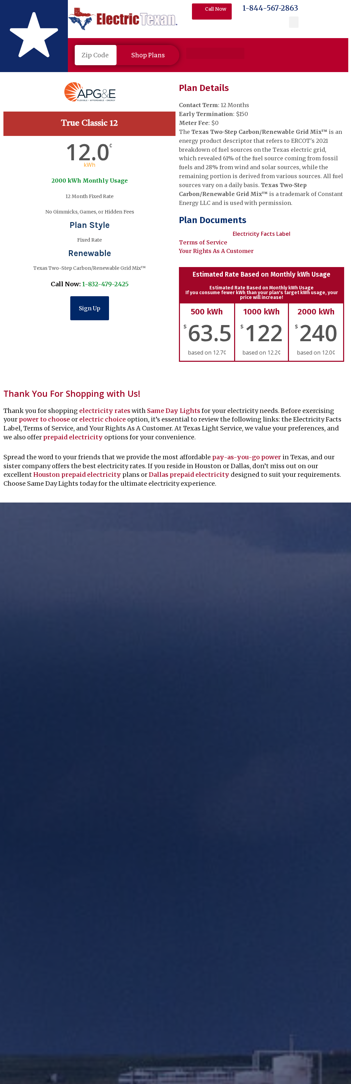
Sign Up (89, 308)
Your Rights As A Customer (216, 250)
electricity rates (104, 411)
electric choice (102, 419)
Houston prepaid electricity (77, 474)
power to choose (44, 419)
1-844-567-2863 (270, 8)
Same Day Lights (173, 411)
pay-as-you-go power (246, 457)
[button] (294, 22)
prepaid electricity (72, 437)
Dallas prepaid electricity (189, 474)
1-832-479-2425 (105, 284)
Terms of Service (203, 242)
